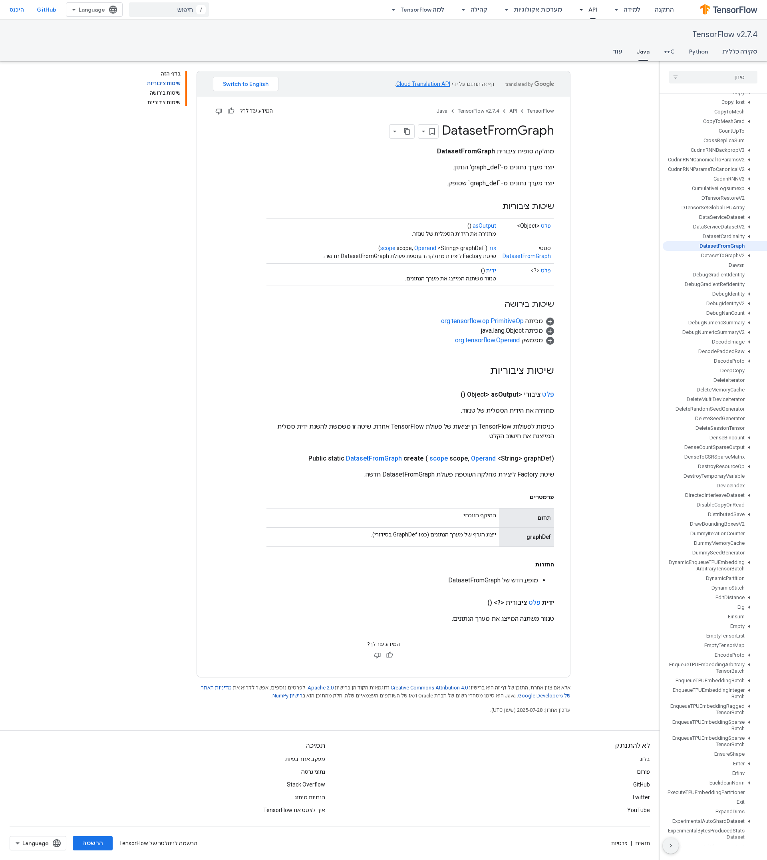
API (592, 9)
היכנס (17, 9)
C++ (669, 51)
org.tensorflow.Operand (487, 340)
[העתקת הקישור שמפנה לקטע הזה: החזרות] (527, 564)
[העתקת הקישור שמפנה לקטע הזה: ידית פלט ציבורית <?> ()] (478, 603)
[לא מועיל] (219, 111)
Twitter (641, 797)
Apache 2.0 (321, 688)
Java (643, 51)
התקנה (664, 9)
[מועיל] (231, 111)
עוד (617, 51)
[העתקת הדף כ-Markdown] (407, 131)
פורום (643, 772)
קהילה (479, 9)
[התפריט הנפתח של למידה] (614, 9)
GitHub (46, 9)
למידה (632, 9)
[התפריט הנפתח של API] (578, 9)
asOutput (484, 225)
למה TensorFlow (422, 9)
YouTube (638, 810)
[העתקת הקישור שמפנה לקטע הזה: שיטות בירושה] (497, 305)
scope (387, 248)
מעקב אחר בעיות (305, 759)
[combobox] (169, 9)
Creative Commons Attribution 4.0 (429, 688)
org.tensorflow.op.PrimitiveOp (482, 321)
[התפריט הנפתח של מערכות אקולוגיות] (504, 9)
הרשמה (92, 843)
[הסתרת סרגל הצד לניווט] (671, 846)
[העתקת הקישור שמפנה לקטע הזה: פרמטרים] (522, 497)
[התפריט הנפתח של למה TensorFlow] (391, 9)
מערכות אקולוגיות (538, 9)
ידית (491, 270)
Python (698, 51)
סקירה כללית (739, 51)
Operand (425, 248)
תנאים (642, 843)
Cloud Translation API (423, 84)
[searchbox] (713, 77)
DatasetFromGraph (527, 256)
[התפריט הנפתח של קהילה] (461, 9)
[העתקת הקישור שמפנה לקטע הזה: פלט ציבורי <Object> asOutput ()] (451, 394)
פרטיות (619, 843)
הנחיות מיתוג (310, 797)
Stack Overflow (306, 784)
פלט (546, 225)
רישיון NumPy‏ (287, 696)
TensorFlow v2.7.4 (724, 35)
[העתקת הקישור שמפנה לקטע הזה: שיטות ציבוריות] (494, 207)
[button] (715, 102)
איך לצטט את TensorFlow (294, 810)
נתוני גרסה (313, 772)
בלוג (645, 759)
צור (492, 248)
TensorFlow (540, 111)
